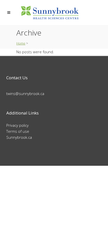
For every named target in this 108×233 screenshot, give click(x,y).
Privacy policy (17, 125)
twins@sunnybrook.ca (25, 93)
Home (20, 43)
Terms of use (17, 131)
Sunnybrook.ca (19, 137)
